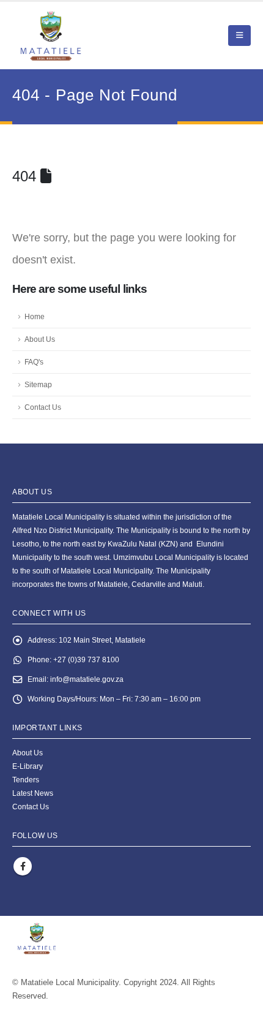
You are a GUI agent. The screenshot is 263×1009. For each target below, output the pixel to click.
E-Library (27, 766)
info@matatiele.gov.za (87, 679)
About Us (39, 339)
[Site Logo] (79, 35)
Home (34, 316)
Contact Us (42, 407)
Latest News (32, 793)
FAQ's (33, 362)
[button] (239, 35)
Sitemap (38, 384)
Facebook (22, 866)
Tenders (25, 780)
